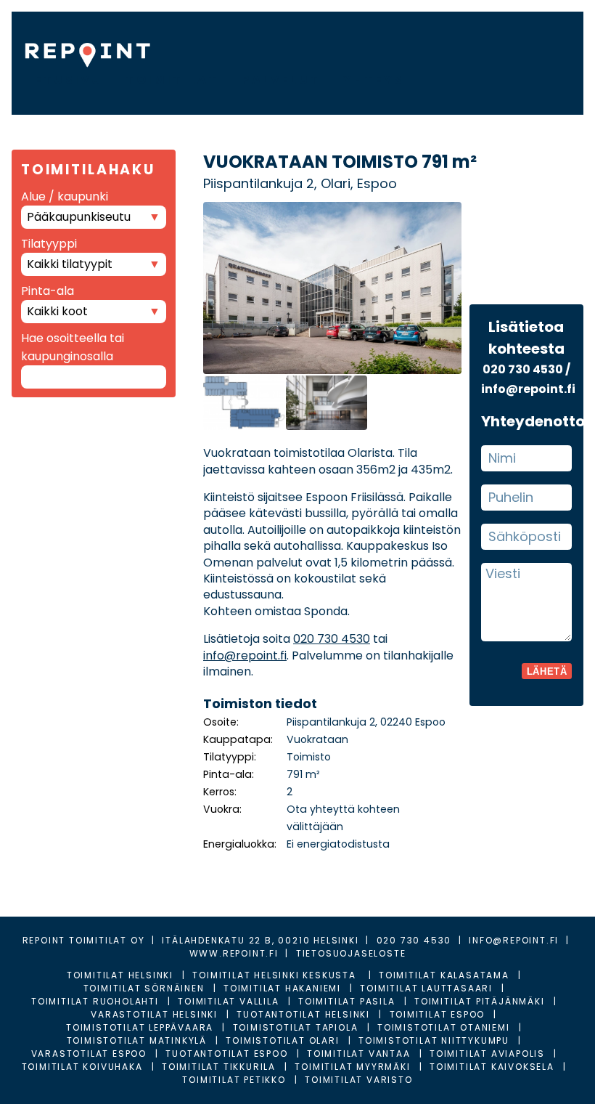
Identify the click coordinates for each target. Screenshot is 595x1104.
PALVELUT (281, 79)
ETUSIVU (68, 79)
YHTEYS (373, 79)
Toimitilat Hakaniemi (282, 988)
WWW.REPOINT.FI (234, 953)
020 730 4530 (331, 638)
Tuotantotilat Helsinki (303, 1014)
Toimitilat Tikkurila (219, 1066)
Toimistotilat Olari (282, 1040)
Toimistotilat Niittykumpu (433, 1040)
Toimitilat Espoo (437, 1014)
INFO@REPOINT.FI (514, 940)
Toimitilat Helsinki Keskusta (275, 975)
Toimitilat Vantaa (359, 1053)
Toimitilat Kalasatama (444, 975)
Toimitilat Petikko (233, 1079)
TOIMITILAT (172, 79)
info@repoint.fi (245, 655)
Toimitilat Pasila (346, 1001)
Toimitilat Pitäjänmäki (479, 1001)
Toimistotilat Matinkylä (137, 1040)
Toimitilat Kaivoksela (492, 1066)
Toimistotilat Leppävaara (139, 1027)
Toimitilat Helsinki (120, 975)
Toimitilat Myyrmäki (352, 1066)
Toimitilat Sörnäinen (144, 988)
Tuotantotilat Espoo (226, 1053)
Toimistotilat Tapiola (295, 1027)
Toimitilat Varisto (358, 1079)
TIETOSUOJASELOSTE (351, 953)
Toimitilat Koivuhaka (82, 1066)
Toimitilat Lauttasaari (426, 988)
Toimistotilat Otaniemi (443, 1027)
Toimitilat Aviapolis (487, 1053)
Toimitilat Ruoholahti (95, 1001)
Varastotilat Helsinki (154, 1014)
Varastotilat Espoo (89, 1053)
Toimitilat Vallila (228, 1001)
